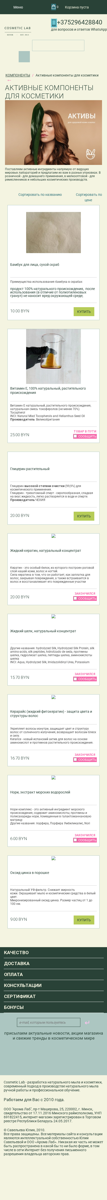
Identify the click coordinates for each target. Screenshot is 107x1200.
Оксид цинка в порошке (29, 873)
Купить (84, 312)
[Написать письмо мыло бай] (66, 1058)
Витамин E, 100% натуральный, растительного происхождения (48, 390)
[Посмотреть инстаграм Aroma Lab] (39, 1058)
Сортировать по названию (40, 195)
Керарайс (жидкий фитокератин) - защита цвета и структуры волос (51, 713)
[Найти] (24, 56)
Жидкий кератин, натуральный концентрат (45, 551)
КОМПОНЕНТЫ (17, 75)
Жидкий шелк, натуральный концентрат (43, 631)
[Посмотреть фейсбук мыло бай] (52, 1058)
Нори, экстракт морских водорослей (40, 792)
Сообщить (87, 436)
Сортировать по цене (89, 197)
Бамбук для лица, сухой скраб (34, 265)
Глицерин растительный (30, 469)
